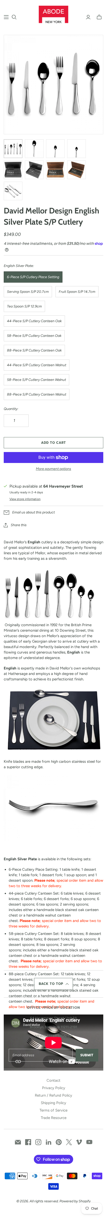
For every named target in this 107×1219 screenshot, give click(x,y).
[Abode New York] (53, 13)
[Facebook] (28, 1142)
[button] (53, 984)
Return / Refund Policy (53, 1095)
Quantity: (11, 409)
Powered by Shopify (75, 1201)
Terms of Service (53, 1110)
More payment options (53, 469)
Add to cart (53, 442)
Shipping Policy (53, 1103)
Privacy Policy (53, 1088)
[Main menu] (6, 17)
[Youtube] (89, 1142)
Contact (53, 1080)
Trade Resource (53, 1118)
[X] (69, 1142)
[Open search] (14, 17)
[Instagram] (38, 1142)
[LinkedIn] (49, 1142)
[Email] (18, 1142)
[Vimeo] (79, 1142)
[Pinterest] (59, 1142)
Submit (87, 1055)
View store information (25, 499)
